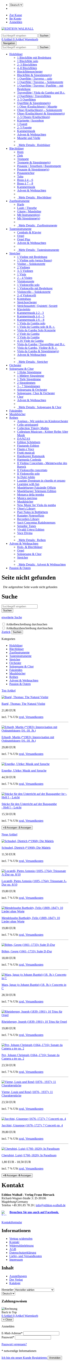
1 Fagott (22, 124)
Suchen (17, 632)
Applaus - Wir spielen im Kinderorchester (42, 421)
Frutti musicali (26, 452)
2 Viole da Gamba (28, 333)
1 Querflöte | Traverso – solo (34, 78)
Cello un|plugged (27, 424)
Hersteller (7, 1289)
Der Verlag (16, 1279)
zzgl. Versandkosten (31, 717)
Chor (20, 396)
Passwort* (8, 1337)
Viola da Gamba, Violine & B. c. (37, 347)
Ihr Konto (15, 18)
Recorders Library (28, 519)
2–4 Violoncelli (26, 295)
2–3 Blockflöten (27, 64)
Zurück (6, 632)
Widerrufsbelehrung (21, 1245)
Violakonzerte (25, 281)
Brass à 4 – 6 (25, 180)
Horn (20, 152)
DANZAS (23, 438)
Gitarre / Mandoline (29, 211)
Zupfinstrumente (19, 201)
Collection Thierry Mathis (33, 428)
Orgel (20, 236)
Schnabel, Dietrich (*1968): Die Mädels (26, 847)
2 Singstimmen (26, 382)
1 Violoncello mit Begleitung (34, 288)
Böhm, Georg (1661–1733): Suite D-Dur (27, 951)
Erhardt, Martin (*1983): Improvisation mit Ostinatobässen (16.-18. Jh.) (28, 738)
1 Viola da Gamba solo (31, 323)
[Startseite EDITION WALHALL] (18, 28)
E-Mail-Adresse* (12, 1333)
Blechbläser (16, 148)
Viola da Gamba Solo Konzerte (36, 330)
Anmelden (15, 22)
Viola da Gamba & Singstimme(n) (38, 351)
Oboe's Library (26, 508)
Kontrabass (24, 298)
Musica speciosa (27, 498)
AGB (12, 1249)
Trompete (23, 159)
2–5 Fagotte (24, 127)
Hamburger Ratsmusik (31, 456)
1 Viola (21, 274)
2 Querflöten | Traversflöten (34, 96)
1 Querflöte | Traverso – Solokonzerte (40, 82)
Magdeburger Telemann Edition (36, 491)
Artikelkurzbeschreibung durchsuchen (29, 628)
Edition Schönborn (28, 442)
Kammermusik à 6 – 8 (30, 319)
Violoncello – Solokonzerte (34, 291)
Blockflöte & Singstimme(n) (34, 75)
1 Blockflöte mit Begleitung (34, 57)
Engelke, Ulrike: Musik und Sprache (24, 770)
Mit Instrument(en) (28, 215)
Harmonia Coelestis (29, 459)
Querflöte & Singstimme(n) (34, 103)
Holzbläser (16, 54)
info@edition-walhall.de (51, 1205)
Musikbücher (17, 414)
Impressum (16, 1259)
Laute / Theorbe (27, 208)
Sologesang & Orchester (32, 389)
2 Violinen (23, 267)
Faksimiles (15, 410)
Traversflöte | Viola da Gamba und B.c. (41, 92)
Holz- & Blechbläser (29, 547)
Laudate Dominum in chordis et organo (41, 480)
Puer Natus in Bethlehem (32, 512)
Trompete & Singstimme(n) (34, 162)
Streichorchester (27, 302)
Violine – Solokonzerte (31, 263)
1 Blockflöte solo (27, 61)
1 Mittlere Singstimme (30, 375)
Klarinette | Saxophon (30, 120)
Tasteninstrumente (20, 229)
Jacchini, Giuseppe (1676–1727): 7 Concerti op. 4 (32, 1125)
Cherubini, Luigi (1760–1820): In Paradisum (29, 1155)
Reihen (13, 417)
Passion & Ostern (20, 568)
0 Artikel (7, 39)
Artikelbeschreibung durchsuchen (26, 624)
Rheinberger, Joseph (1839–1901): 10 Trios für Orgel (34, 1021)
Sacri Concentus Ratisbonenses (36, 522)
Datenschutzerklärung (22, 1252)
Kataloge (14, 1283)
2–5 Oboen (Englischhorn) (33, 117)
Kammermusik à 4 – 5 (30, 316)
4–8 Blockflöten (27, 68)
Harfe (20, 204)
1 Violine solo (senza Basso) (34, 260)
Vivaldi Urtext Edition (30, 529)
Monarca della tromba (30, 494)
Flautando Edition (28, 445)
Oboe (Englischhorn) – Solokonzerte (39, 110)
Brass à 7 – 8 (25, 183)
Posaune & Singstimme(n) (33, 169)
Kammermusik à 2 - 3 (30, 312)
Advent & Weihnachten (31, 134)
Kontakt (14, 1242)
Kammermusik (26, 131)
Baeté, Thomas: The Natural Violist (23, 703)
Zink (20, 155)
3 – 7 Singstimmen (28, 386)
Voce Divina (24, 533)
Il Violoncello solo (28, 473)
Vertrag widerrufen (20, 1238)
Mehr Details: (33, 145)
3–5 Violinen (25, 270)
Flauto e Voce (25, 449)
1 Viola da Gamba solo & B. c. (36, 326)
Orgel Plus (23, 239)
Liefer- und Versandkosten (25, 1256)
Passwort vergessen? (14, 1344)
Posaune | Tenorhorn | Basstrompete (39, 166)
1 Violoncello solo (28, 284)
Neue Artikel (9, 834)
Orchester (15, 365)
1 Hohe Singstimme (29, 372)
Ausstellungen (18, 1276)
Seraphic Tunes (26, 526)
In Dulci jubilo (26, 477)
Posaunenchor (25, 173)
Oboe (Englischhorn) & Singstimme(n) (41, 113)
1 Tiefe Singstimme (29, 379)
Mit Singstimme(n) (28, 218)
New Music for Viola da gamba (36, 505)
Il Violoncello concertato (32, 470)
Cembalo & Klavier (29, 232)
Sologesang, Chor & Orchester (36, 393)
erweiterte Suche (12, 617)
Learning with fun (28, 484)
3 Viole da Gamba (28, 337)
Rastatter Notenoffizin (30, 515)
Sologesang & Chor (21, 368)
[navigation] (9, 1312)
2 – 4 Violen (24, 277)
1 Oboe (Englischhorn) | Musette (37, 106)
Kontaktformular (12, 1222)
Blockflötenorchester (30, 71)
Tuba (20, 176)
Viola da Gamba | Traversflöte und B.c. (41, 344)
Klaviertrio (23, 309)
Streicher (14, 253)
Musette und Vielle (28, 138)
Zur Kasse (15, 15)
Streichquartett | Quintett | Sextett (37, 305)
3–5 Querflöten (26, 99)
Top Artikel (9, 690)
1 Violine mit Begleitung (32, 256)
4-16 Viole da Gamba (30, 340)
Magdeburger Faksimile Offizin (36, 487)
